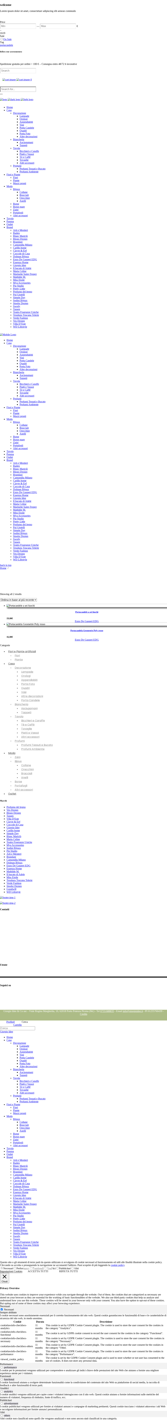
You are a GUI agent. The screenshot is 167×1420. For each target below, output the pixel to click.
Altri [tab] (2, 1412)
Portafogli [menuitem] (18, 1142)
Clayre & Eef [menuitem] (20, 1180)
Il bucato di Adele (16, 874)
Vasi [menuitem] (22, 1054)
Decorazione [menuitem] (19, 1043)
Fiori (17, 655)
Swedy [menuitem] (16, 1236)
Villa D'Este (13, 818)
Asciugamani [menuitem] (26, 1072)
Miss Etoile (12, 877)
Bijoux (18, 761)
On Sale (7, 39)
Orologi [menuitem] (24, 1048)
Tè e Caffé (28, 725)
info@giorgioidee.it (17, 934)
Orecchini (27, 769)
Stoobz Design (14, 886)
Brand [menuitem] (10, 1157)
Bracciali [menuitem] (24, 1125)
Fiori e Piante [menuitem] (13, 1104)
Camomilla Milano (16, 859)
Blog (2, 1008)
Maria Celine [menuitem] (19, 1201)
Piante (19, 659)
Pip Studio (12, 851)
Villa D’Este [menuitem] (19, 1253)
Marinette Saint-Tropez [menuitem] (25, 1204)
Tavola (19, 716)
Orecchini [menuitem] (25, 1128)
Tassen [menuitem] (16, 1239)
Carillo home (13, 830)
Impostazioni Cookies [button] (11, 1271)
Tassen (10, 815)
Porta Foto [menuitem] (25, 1063)
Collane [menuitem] (24, 1122)
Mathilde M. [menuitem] (19, 1207)
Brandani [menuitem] (18, 1171)
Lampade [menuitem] (24, 1046)
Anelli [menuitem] (23, 1130)
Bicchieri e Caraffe (33, 720)
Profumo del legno (16, 807)
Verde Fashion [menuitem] (20, 1248)
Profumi (20, 741)
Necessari (8, 1268)
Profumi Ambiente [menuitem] (29, 1101)
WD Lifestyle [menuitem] (20, 1256)
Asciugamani (29, 708)
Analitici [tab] (4, 1388)
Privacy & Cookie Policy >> (14, 947)
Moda (11, 753)
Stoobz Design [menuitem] (20, 1233)
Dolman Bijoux (15, 862)
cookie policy (117, 1265)
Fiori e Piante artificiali (22, 651)
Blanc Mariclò (14, 836)
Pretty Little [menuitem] (19, 1218)
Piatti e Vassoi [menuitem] (27, 1084)
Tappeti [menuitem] (23, 1075)
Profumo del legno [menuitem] (22, 1221)
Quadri (25, 688)
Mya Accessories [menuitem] (21, 1212)
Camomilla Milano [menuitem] (22, 1174)
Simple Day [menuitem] (19, 1227)
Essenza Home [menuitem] (20, 1192)
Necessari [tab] (5, 1306)
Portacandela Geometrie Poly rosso (86, 630)
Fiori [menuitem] (15, 1107)
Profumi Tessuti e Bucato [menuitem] (33, 1098)
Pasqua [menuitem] (10, 1151)
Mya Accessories (15, 845)
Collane (26, 765)
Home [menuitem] (10, 1037)
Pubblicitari (65, 1268)
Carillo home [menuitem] (19, 1177)
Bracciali (26, 773)
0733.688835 (107, 1011)
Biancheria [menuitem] (18, 1069)
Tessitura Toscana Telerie (19, 880)
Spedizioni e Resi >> (11, 958)
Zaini (17, 757)
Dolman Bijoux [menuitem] (21, 1186)
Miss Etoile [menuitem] (19, 1209)
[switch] (2, 1367)
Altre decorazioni (32, 696)
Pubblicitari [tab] (6, 1400)
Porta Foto (28, 684)
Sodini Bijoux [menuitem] (20, 1230)
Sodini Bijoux (14, 848)
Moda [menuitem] (10, 1116)
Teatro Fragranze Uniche (19, 842)
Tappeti (26, 712)
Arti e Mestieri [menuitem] (20, 1160)
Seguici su (5, 991)
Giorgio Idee (13, 827)
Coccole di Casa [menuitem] (21, 1183)
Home (3, 568)
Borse (18, 781)
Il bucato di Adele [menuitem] (22, 1198)
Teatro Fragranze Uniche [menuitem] (26, 1242)
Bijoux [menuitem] (16, 1119)
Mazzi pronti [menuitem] (19, 1113)
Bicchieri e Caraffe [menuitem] (29, 1081)
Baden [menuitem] (16, 1163)
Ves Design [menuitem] (19, 1250)
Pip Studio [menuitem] (18, 1215)
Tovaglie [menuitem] (24, 1089)
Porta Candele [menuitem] (27, 1057)
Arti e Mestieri (14, 854)
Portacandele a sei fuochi (86, 612)
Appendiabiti (29, 680)
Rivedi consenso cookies (12, 952)
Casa (11, 664)
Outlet (12, 794)
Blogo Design (14, 813)
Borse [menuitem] (16, 1133)
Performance (23, 1268)
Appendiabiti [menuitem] (26, 1051)
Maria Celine (13, 839)
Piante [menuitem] (16, 1110)
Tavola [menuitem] (16, 1078)
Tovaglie (26, 729)
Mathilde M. (13, 871)
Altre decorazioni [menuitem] (28, 1066)
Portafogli (21, 785)
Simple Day (13, 833)
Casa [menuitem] (9, 1040)
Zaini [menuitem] (15, 1139)
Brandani (11, 856)
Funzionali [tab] (5, 1376)
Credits (83, 1014)
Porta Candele (30, 700)
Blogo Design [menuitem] (20, 1168)
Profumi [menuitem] (17, 1095)
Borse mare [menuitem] (19, 1136)
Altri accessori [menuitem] (27, 1092)
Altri (76, 1268)
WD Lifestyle (14, 892)
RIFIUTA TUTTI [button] (68, 1271)
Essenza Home (14, 868)
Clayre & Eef (13, 821)
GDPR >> (5, 941)
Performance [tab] (6, 1364)
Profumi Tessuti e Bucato (37, 745)
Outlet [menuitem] (10, 1154)
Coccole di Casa (15, 824)
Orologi (25, 676)
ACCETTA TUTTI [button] (38, 1271)
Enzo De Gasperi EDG (87, 621)
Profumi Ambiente (33, 749)
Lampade (27, 672)
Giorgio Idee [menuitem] (19, 1195)
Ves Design (12, 810)
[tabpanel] (83, 1338)
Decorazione (23, 668)
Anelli (24, 777)
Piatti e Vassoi (30, 733)
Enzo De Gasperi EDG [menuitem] (25, 1189)
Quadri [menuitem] (23, 1060)
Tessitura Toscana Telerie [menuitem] (26, 1245)
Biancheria (21, 704)
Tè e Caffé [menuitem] (25, 1087)
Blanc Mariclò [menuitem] (20, 1166)
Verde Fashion (14, 883)
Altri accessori (30, 737)
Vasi (23, 692)
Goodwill (11, 889)
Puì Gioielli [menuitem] (19, 1224)
